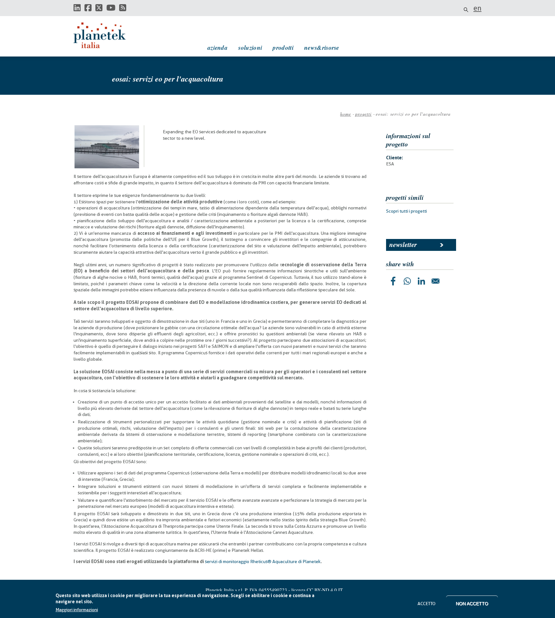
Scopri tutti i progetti (406, 211)
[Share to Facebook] (393, 281)
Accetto (427, 603)
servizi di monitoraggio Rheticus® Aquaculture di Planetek (263, 561)
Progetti (363, 114)
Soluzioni (250, 47)
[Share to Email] (435, 281)
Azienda (217, 47)
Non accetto (472, 603)
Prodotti (283, 47)
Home (345, 114)
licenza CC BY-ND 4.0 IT (317, 590)
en (477, 8)
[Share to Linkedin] (421, 281)
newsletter (403, 244)
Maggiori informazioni (77, 610)
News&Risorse (321, 47)
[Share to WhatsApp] (407, 281)
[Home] (106, 35)
